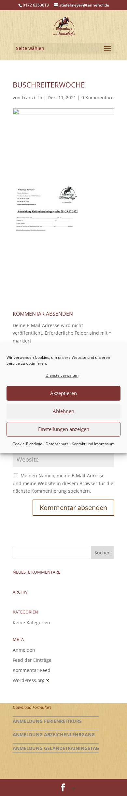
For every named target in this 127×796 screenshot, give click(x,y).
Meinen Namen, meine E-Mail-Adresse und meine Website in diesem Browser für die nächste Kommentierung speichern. (63, 483)
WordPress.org (29, 680)
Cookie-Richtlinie (27, 444)
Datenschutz (57, 444)
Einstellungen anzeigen (63, 429)
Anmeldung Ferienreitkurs (47, 721)
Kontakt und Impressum (93, 444)
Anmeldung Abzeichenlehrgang (54, 734)
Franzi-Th (32, 97)
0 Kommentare (97, 97)
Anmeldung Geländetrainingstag (56, 748)
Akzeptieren (63, 393)
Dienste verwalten (62, 375)
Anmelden (24, 650)
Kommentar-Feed (31, 670)
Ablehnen (63, 411)
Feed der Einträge (32, 660)
